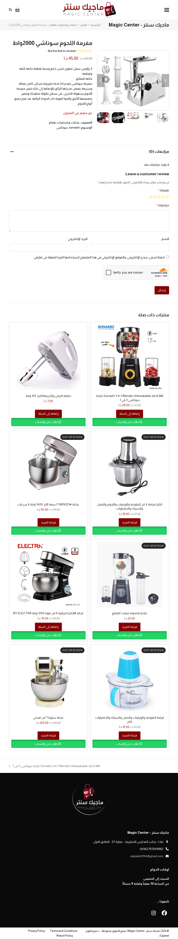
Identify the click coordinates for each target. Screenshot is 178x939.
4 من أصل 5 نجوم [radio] (155, 196)
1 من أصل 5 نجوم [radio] (167, 196)
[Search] (10, 9)
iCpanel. (164, 935)
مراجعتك (162, 205)
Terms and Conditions (63, 930)
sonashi (74, 127)
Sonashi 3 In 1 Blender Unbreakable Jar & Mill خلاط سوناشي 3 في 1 (56, 766)
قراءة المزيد (129, 522)
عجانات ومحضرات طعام (64, 122)
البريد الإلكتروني (77, 239)
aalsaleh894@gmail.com (146, 856)
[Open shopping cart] (17, 10)
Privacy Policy (36, 930)
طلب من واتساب (128, 422)
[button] (166, 10)
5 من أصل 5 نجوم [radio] (151, 196)
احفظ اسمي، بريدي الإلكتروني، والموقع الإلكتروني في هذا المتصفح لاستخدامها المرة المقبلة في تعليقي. (99, 257)
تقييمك (163, 190)
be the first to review (62, 50)
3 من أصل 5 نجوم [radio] (159, 196)
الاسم (165, 239)
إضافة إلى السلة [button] (129, 413)
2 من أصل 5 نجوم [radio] (163, 196)
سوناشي (62, 127)
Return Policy (64, 935)
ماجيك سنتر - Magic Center (143, 930)
